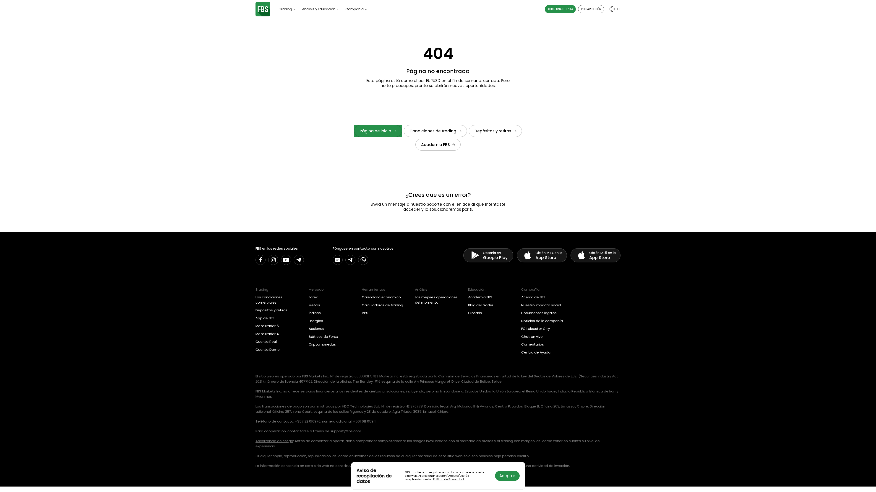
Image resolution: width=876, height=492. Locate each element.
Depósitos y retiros (492, 131)
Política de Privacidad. (448, 479)
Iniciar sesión (591, 9)
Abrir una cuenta (560, 9)
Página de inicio (375, 131)
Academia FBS (435, 144)
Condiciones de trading (432, 131)
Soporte (434, 204)
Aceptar (507, 476)
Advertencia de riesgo (274, 440)
